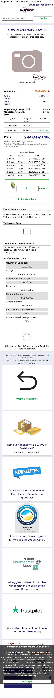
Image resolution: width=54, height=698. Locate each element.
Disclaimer (35, 1)
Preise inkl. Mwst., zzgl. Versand (19, 141)
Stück (42, 188)
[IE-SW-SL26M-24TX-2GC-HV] (27, 60)
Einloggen (34, 4)
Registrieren (46, 4)
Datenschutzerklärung (27, 675)
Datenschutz (21, 1)
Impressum (7, 1)
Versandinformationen (27, 363)
